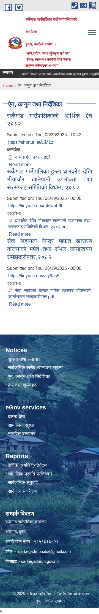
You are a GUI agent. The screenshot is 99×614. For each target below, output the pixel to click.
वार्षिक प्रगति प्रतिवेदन (27, 465)
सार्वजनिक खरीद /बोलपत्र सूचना (35, 367)
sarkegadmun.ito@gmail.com (44, 551)
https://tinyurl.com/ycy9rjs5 (33, 275)
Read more (20, 164)
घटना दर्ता (16, 416)
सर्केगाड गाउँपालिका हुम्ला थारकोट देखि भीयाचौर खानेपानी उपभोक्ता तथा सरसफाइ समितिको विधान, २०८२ (49, 179)
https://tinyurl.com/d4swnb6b (36, 205)
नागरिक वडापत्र (21, 433)
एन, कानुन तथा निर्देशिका (29, 376)
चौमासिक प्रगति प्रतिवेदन (30, 474)
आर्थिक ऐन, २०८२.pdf (32, 157)
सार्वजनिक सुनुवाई (23, 482)
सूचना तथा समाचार (24, 359)
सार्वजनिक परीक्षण (22, 491)
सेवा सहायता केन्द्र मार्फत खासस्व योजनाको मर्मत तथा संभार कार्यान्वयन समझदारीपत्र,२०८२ (49, 249)
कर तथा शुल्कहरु (22, 385)
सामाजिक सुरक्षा (21, 425)
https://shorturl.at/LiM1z (30, 142)
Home (8, 85)
